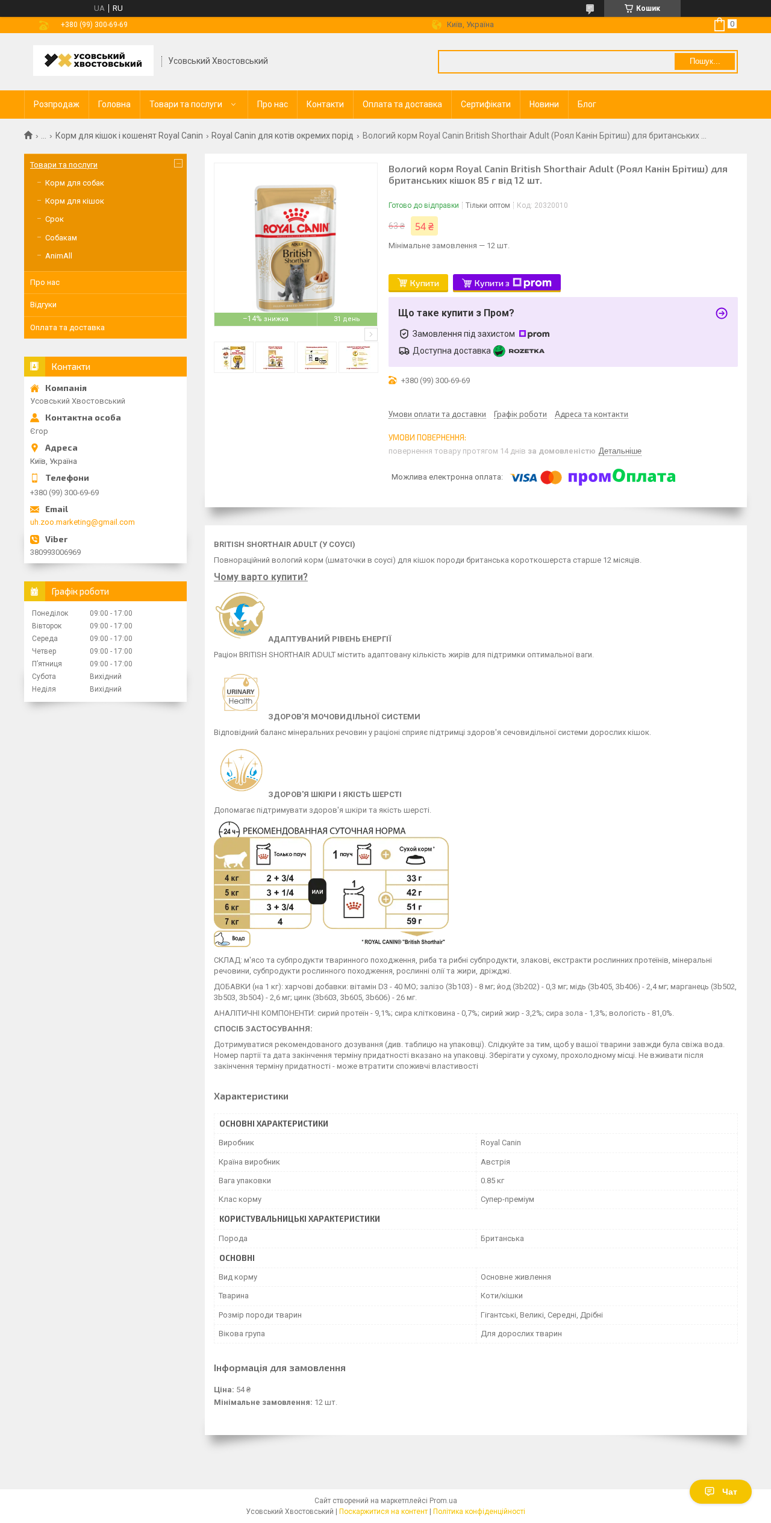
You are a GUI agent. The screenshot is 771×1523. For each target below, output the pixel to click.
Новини (544, 104)
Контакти (325, 104)
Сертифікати (486, 104)
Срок (54, 219)
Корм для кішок (74, 200)
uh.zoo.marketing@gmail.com (82, 522)
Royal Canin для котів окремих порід (282, 135)
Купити (424, 283)
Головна (114, 104)
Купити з (492, 283)
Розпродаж (57, 104)
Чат (729, 1491)
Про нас (272, 104)
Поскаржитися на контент (383, 1511)
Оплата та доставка (402, 104)
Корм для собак (74, 182)
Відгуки (43, 304)
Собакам (61, 237)
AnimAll (58, 255)
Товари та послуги (185, 104)
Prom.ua (443, 1500)
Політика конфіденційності (479, 1511)
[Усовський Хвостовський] (93, 61)
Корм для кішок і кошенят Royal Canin (129, 135)
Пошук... (705, 61)
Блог (587, 104)
